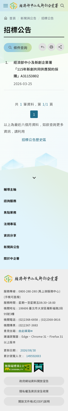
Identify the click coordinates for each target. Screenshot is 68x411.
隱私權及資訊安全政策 (34, 391)
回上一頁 (41, 47)
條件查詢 (20, 47)
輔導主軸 (10, 189)
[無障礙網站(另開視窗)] (18, 368)
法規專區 (10, 224)
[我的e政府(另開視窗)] (38, 368)
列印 (50, 47)
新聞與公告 (28, 18)
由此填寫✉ (26, 331)
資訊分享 (10, 235)
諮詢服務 (10, 201)
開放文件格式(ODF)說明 (34, 401)
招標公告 (47, 18)
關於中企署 (11, 258)
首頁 (12, 18)
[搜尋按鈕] (62, 5)
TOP (62, 387)
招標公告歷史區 (34, 139)
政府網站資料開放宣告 (34, 381)
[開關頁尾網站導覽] (34, 177)
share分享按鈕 (60, 46)
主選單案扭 (5, 5)
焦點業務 (10, 212)
